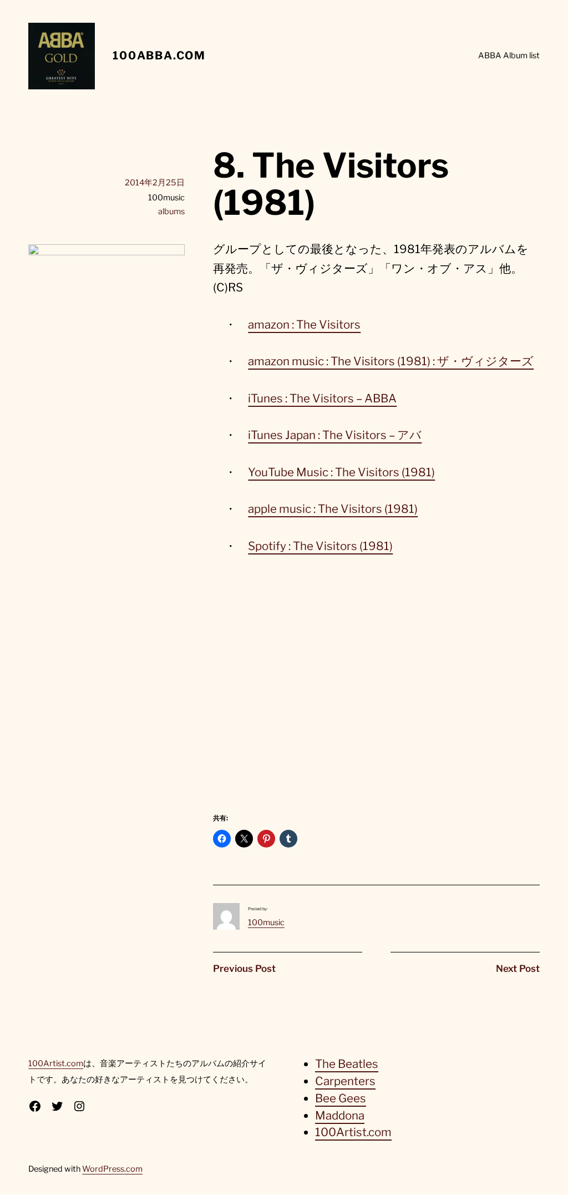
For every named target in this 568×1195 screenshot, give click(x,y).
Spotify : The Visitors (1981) (320, 546)
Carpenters (345, 1081)
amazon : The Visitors (304, 324)
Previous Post (244, 968)
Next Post (518, 968)
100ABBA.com (159, 55)
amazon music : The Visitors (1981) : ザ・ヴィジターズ (391, 361)
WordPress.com (112, 1169)
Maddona (339, 1115)
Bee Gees (340, 1098)
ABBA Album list (509, 55)
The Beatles (346, 1064)
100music (266, 922)
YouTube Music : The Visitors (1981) (341, 472)
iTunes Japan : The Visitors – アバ (335, 435)
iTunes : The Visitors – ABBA (322, 398)
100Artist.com (55, 1063)
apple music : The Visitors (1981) (333, 509)
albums (171, 211)
